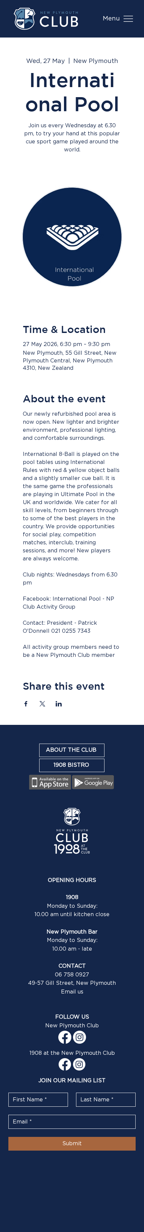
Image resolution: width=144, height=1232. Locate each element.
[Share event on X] (42, 703)
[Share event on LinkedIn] (59, 703)
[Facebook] (64, 1037)
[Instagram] (79, 1037)
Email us (72, 992)
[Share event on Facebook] (26, 703)
